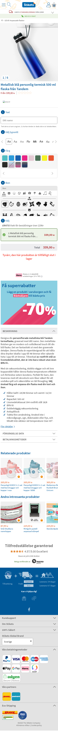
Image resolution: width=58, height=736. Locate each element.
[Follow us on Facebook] (29, 610)
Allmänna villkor (23, 725)
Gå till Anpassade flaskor (14, 20)
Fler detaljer (7, 426)
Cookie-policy (36, 725)
